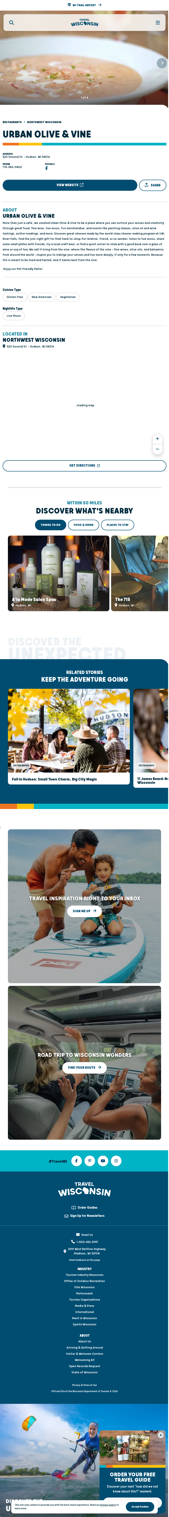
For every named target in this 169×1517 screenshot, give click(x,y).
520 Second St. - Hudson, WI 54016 (26, 157)
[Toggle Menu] (155, 22)
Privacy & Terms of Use (84, 1385)
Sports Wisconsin (84, 1324)
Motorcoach (84, 1293)
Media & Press (84, 1306)
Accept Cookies (140, 1506)
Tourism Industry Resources (84, 1275)
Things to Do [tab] (51, 525)
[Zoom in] (157, 439)
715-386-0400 (12, 167)
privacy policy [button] (108, 1505)
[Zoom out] (157, 449)
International (84, 1312)
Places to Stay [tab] (118, 525)
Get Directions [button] (82, 466)
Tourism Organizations (84, 1299)
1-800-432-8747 (87, 1242)
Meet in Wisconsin (84, 1318)
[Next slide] (162, 63)
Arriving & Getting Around (84, 1347)
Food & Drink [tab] (84, 525)
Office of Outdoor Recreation (84, 1281)
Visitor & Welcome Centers (84, 1354)
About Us (84, 1341)
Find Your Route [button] (82, 1068)
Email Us (87, 1235)
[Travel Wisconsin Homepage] (84, 23)
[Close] (161, 1435)
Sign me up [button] (82, 911)
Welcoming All (84, 1360)
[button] (84, 5)
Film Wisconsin (84, 1287)
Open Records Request (84, 1366)
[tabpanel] (84, 573)
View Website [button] (68, 185)
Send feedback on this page (84, 1260)
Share (155, 185)
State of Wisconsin (85, 1372)
